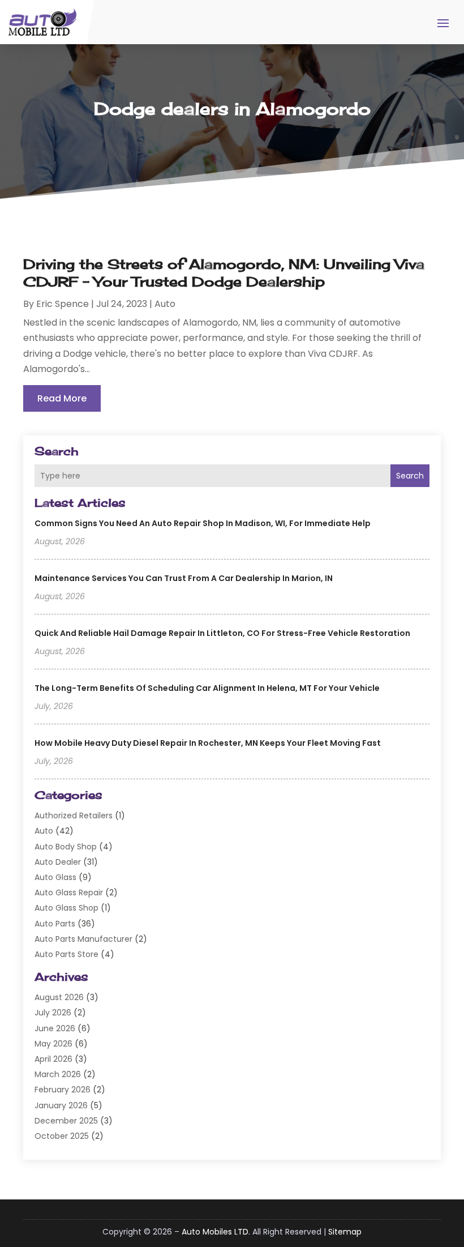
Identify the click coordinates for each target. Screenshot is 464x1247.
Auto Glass (55, 877)
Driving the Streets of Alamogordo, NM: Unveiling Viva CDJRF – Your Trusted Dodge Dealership (223, 272)
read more (62, 398)
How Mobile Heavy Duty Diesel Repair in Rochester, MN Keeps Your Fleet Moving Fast (208, 743)
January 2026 (61, 1105)
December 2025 (66, 1120)
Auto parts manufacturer (83, 939)
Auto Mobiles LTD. (216, 1231)
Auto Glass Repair (69, 892)
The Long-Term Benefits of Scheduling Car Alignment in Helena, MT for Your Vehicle (207, 688)
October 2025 (62, 1136)
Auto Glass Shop (66, 907)
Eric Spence (62, 303)
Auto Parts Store (66, 954)
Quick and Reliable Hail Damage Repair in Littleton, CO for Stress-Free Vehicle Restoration (222, 633)
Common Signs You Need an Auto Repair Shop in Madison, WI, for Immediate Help (203, 523)
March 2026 (58, 1074)
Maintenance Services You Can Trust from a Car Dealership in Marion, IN (184, 578)
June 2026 (55, 1028)
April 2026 (53, 1059)
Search (410, 475)
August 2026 (59, 997)
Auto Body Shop (66, 846)
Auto (44, 830)
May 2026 (53, 1043)
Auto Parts (55, 923)
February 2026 (63, 1089)
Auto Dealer (58, 862)
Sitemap (345, 1231)
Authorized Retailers (74, 815)
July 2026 (53, 1012)
